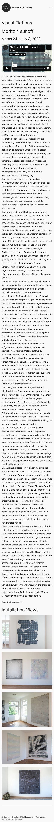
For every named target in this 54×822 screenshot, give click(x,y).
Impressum (29, 817)
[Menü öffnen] (50, 7)
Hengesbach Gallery (22, 7)
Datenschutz (40, 817)
